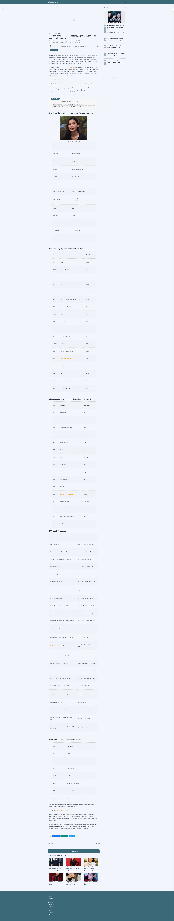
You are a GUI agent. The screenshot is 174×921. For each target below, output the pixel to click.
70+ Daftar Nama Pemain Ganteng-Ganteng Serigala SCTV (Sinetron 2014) (115, 27)
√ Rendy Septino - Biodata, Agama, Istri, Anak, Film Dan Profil (56, 883)
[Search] (125, 2)
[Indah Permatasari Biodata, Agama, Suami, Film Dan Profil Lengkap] (73, 128)
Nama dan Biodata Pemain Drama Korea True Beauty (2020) (115, 46)
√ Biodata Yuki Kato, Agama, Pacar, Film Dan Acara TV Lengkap (73, 868)
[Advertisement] (76, 19)
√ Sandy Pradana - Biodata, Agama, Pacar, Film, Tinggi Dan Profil (116, 54)
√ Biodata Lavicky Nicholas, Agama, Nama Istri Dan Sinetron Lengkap (56, 868)
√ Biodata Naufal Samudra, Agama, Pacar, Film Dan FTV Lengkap (91, 883)
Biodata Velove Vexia (62, 79)
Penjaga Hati (63, 366)
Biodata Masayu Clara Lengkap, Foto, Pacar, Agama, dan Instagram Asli (90, 868)
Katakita (53, 918)
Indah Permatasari (67, 67)
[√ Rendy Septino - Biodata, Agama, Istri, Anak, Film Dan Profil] (56, 877)
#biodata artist (54, 50)
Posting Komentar (74, 851)
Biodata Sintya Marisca (62, 810)
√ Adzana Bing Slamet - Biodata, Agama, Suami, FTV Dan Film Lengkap (73, 883)
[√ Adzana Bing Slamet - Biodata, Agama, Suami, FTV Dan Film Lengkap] (73, 877)
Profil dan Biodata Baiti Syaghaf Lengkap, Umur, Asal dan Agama (68, 104)
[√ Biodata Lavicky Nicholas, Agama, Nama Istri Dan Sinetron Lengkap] (56, 862)
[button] (122, 2)
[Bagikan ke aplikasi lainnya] (77, 836)
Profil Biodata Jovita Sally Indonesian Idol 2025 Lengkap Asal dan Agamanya (71, 106)
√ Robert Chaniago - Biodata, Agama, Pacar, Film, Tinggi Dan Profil (114, 62)
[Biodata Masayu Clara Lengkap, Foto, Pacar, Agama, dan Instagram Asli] (91, 862)
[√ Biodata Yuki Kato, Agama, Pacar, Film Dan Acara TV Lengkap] (73, 862)
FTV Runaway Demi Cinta (55, 645)
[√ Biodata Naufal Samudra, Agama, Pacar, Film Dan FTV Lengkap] (91, 877)
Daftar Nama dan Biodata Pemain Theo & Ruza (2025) (65, 101)
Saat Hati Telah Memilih (66, 358)
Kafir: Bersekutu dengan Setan (67, 494)
